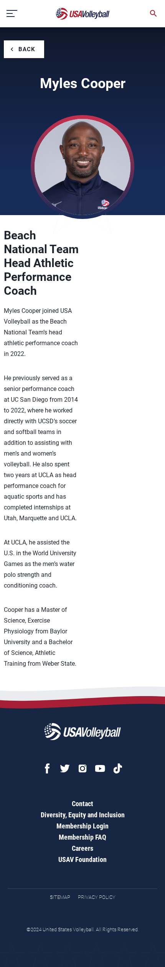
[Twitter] (65, 768)
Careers (82, 848)
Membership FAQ (82, 837)
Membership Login (82, 826)
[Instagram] (82, 768)
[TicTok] (118, 768)
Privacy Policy (97, 897)
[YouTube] (100, 768)
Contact (82, 804)
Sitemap (60, 897)
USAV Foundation (82, 859)
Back (26, 49)
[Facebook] (47, 768)
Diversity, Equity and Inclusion (83, 815)
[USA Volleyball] (83, 14)
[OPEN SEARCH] (153, 13)
